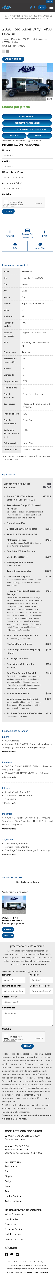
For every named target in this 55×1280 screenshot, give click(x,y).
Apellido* (6, 161)
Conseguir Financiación (27, 123)
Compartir (39, 135)
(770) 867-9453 (34, 1153)
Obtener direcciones (15, 1139)
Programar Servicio (14, 1229)
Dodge (8, 1181)
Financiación (10, 1224)
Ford (7, 1171)
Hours (42, 7)
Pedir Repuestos (13, 1234)
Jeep (7, 1186)
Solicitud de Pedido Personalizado (27, 129)
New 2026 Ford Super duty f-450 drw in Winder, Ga (31, 16)
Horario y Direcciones (15, 1239)
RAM (7, 1191)
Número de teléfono (12, 172)
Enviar (8, 211)
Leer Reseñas (11, 1219)
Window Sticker (13, 59)
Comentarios (8, 1007)
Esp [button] (48, 1)
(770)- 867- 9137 (21, 1149)
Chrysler (9, 1176)
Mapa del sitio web (41, 1272)
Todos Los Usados (14, 1201)
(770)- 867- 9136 (21, 1146)
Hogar (5, 16)
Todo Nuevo (11, 1166)
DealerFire (29, 1265)
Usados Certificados (14, 1196)
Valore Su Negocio (14, 1214)
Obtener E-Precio (27, 116)
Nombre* (6, 150)
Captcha (6, 194)
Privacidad (28, 1272)
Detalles (8, 935)
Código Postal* (9, 996)
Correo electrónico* (12, 183)
